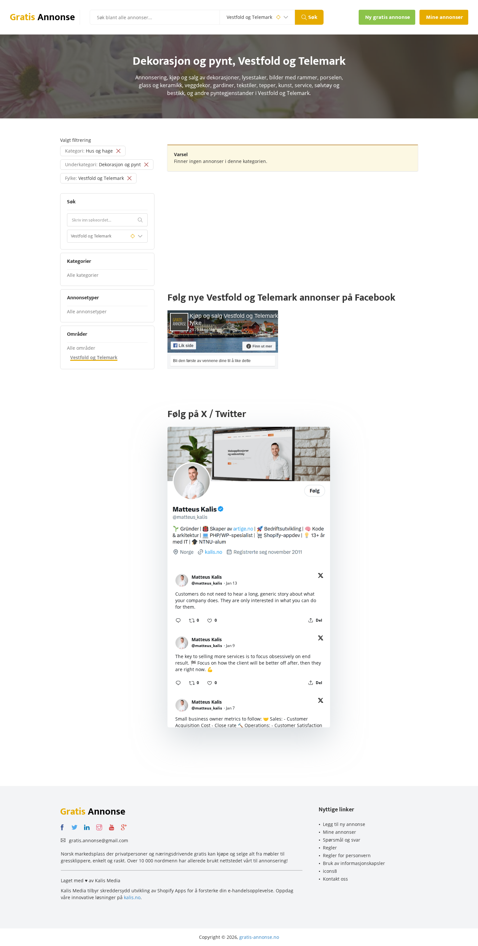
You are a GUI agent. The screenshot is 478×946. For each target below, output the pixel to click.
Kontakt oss (335, 879)
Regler (330, 848)
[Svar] (178, 620)
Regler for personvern (347, 855)
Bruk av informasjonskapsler (354, 863)
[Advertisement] (292, 223)
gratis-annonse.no (259, 937)
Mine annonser (339, 832)
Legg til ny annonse (344, 824)
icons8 (330, 871)
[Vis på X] (321, 577)
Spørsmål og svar (341, 840)
